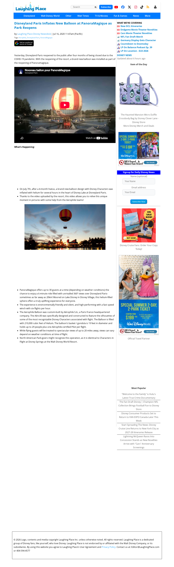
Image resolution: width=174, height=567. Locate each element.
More (147, 15)
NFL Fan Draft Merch (132, 36)
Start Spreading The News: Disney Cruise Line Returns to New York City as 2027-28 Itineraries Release (139, 428)
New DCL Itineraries (131, 26)
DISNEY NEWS (124, 55)
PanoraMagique (46, 37)
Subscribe (106, 7)
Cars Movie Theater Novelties (136, 33)
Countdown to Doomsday (134, 43)
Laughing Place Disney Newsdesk (34, 33)
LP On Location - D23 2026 (134, 50)
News (136, 15)
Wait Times (83, 15)
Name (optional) (138, 176)
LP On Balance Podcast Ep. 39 (136, 47)
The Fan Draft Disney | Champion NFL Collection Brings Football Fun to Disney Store (138, 405)
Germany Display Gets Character (138, 40)
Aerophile (22, 37)
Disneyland (29, 15)
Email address (139, 187)
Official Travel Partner (139, 338)
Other (68, 15)
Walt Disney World (50, 15)
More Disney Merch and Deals (138, 125)
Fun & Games (120, 15)
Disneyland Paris (33, 37)
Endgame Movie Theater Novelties (139, 29)
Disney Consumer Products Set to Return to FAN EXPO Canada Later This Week (138, 417)
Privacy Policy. (109, 547)
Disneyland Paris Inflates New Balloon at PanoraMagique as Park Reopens (63, 25)
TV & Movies (101, 15)
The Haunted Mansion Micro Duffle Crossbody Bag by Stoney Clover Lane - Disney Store (139, 118)
